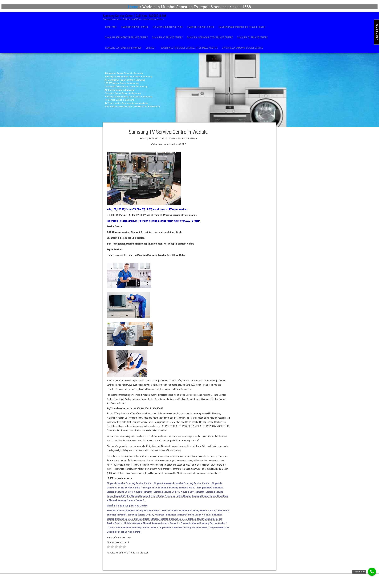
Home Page (111, 27)
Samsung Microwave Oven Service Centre (210, 37)
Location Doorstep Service (168, 27)
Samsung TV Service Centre (252, 37)
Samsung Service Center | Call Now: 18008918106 (135, 16)
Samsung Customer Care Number (123, 47)
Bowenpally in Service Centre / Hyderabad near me (189, 47)
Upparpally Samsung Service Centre (242, 47)
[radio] (108, 547)
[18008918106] (372, 572)
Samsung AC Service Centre (167, 37)
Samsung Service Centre (134, 27)
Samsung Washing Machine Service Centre (242, 27)
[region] (189, 90)
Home (133, 6)
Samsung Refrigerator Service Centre (126, 37)
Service (150, 47)
